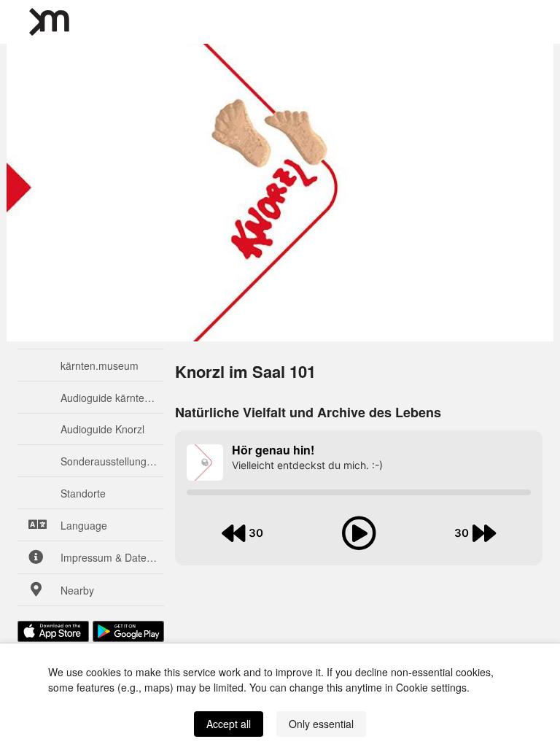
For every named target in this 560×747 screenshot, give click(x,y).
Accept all (228, 723)
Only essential (321, 723)
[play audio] (359, 533)
